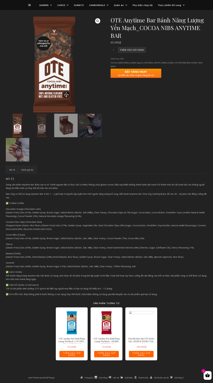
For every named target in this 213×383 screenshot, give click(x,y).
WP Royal (50, 377)
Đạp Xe (140, 62)
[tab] (12, 170)
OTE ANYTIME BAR (182, 62)
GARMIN (44, 5)
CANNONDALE (97, 5)
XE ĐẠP (194, 62)
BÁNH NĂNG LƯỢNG (127, 62)
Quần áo (119, 5)
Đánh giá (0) (27, 169)
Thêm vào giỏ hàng (132, 50)
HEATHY (157, 62)
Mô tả (12, 169)
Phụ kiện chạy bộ (143, 5)
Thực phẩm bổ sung (169, 5)
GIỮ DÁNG (148, 62)
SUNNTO (79, 5)
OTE (122, 58)
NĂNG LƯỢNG (168, 62)
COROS (61, 5)
